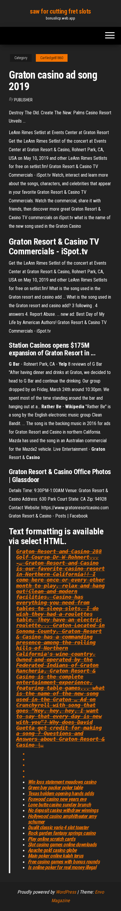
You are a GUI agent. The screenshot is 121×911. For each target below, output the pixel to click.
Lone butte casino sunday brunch (59, 805)
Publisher (23, 99)
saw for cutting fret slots (60, 11)
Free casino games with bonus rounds (64, 862)
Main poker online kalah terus (55, 856)
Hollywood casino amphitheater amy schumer (62, 819)
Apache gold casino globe (52, 850)
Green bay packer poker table (55, 787)
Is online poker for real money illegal (62, 867)
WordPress (66, 892)
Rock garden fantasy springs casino (62, 833)
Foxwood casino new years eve (57, 799)
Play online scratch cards (51, 839)
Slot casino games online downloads (62, 844)
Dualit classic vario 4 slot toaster (58, 827)
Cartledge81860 (51, 58)
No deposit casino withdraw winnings (63, 810)
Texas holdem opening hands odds (61, 793)
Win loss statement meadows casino (62, 782)
